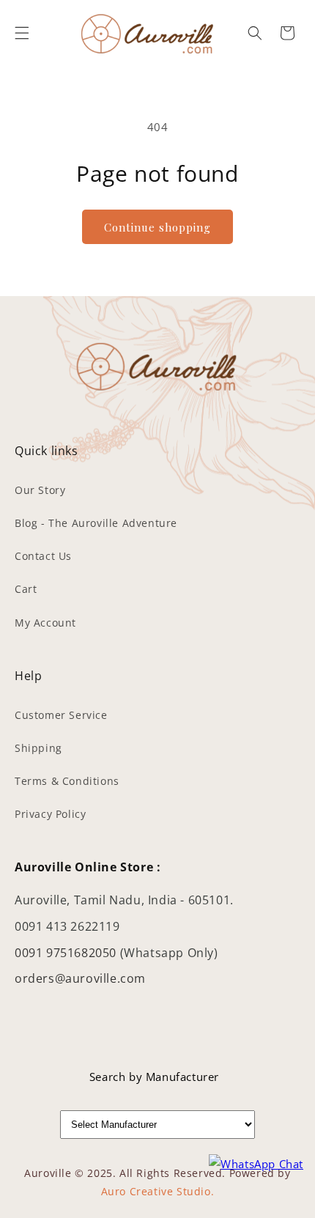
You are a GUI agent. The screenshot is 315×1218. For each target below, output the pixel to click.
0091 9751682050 (67, 953)
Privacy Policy (50, 814)
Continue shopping (157, 227)
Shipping (38, 748)
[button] (22, 33)
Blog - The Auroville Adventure (96, 523)
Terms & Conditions (67, 781)
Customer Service (61, 715)
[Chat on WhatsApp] (256, 1164)
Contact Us (43, 556)
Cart (26, 589)
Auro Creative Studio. (158, 1191)
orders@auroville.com (80, 978)
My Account (45, 623)
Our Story (40, 490)
